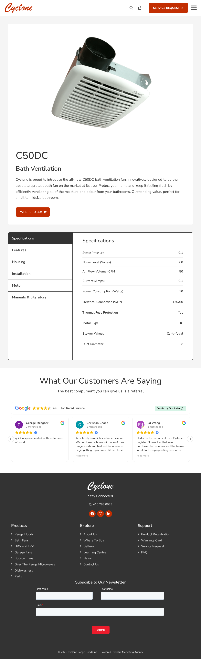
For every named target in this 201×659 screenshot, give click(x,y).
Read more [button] (82, 455)
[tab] (40, 238)
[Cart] (140, 8)
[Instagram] (100, 513)
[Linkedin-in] (108, 513)
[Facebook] (92, 513)
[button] (190, 439)
